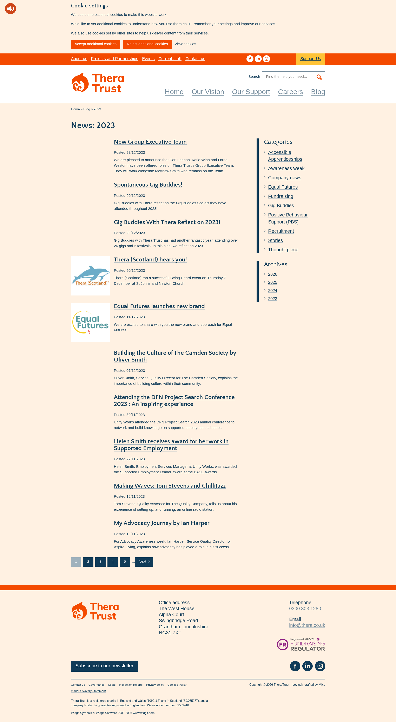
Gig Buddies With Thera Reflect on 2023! (167, 222)
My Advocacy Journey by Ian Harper (162, 523)
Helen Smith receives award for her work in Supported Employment (171, 445)
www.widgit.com (144, 713)
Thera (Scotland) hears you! (150, 259)
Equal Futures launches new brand (159, 306)
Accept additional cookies (96, 44)
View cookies (185, 44)
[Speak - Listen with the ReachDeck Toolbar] (10, 8)
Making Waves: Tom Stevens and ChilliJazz (170, 485)
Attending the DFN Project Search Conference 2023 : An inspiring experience (174, 401)
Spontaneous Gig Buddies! (148, 184)
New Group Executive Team (150, 141)
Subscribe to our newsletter (104, 665)
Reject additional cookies (147, 44)
